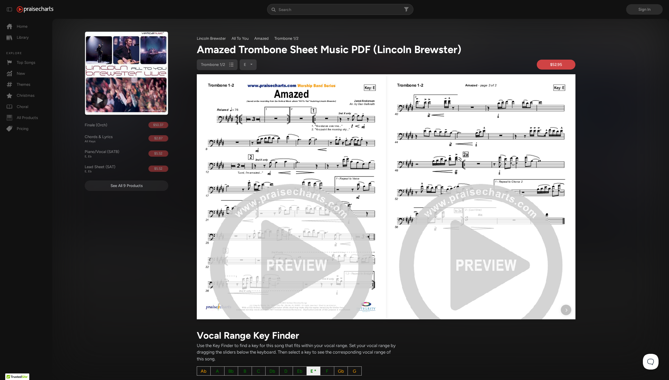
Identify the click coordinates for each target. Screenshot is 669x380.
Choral (22, 106)
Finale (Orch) (96, 125)
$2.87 (158, 138)
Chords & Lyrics (99, 138)
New (21, 73)
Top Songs (26, 62)
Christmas (25, 95)
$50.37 (158, 125)
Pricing (22, 128)
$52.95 (556, 64)
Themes (23, 84)
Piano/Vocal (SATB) (102, 153)
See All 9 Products (127, 185)
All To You (240, 38)
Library (23, 37)
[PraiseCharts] (35, 9)
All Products (27, 117)
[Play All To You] (99, 100)
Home (22, 26)
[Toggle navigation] (9, 9)
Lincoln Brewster (211, 38)
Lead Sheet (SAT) (100, 169)
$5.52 (158, 153)
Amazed (261, 38)
